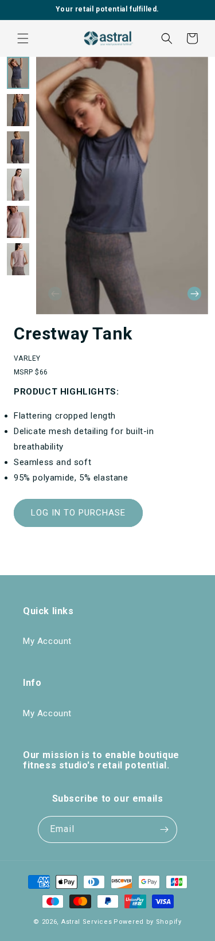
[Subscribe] (164, 829)
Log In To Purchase (78, 512)
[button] (23, 38)
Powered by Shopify (148, 922)
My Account (47, 641)
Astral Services (86, 922)
